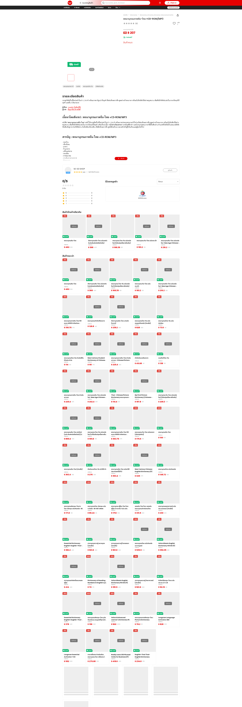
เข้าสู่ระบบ (173, 3)
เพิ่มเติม (122, 158)
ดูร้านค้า (170, 170)
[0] (160, 3)
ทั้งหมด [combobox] (160, 182)
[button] (173, 7)
